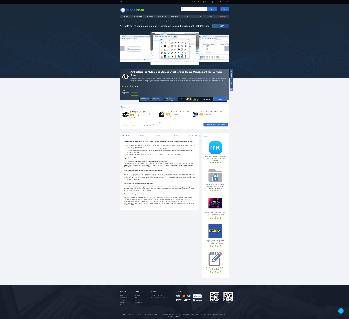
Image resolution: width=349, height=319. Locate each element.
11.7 (188, 99)
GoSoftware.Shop (139, 300)
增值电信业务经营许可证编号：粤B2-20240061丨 (197, 314)
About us (122, 295)
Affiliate (137, 297)
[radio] (123, 86)
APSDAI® (137, 295)
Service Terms (123, 297)
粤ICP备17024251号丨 (155, 314)
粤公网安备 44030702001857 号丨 (172, 314)
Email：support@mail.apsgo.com (159, 297)
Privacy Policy (123, 300)
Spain (134, 75)
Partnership (123, 304)
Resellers (122, 302)
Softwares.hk (138, 304)
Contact (200, 2)
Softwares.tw (138, 302)
